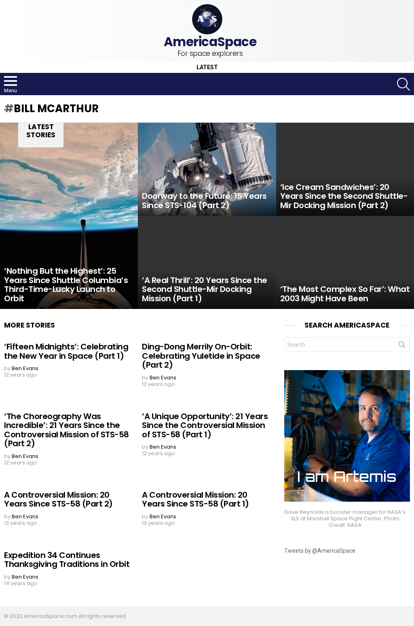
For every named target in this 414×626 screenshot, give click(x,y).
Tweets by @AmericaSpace (319, 550)
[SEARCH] (403, 84)
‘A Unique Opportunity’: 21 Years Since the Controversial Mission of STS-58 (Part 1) (205, 425)
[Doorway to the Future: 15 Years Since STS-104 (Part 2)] (207, 169)
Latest (207, 67)
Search (402, 346)
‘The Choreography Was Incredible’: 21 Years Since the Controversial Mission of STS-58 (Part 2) (66, 430)
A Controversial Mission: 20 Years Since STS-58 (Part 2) (58, 499)
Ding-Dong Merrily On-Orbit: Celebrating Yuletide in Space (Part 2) (201, 355)
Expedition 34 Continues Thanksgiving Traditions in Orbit (66, 559)
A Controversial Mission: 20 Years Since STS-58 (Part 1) (195, 499)
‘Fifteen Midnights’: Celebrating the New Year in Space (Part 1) (66, 351)
